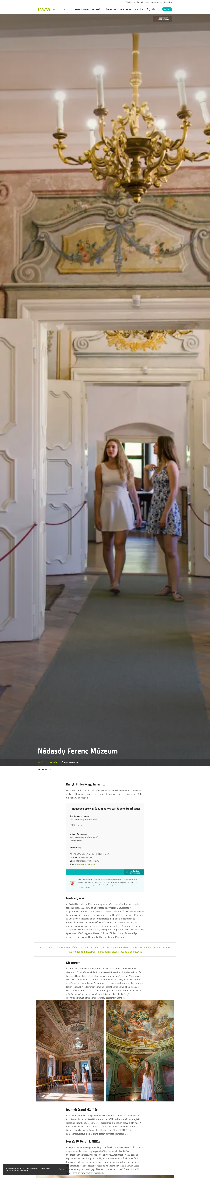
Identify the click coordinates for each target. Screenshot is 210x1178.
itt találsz (30, 1170)
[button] (70, 1050)
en (57, 9)
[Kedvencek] (158, 9)
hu (54, 9)
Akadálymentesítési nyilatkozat (137, 2)
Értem (61, 1169)
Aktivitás (96, 9)
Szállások (140, 9)
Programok (125, 9)
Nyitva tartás (44, 769)
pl (65, 9)
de (60, 9)
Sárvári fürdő (81, 9)
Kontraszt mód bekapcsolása (161, 2)
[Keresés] (148, 9)
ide (141, 947)
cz (62, 9)
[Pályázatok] (153, 9)
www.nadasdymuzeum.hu (86, 864)
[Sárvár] (44, 9)
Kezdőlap (42, 762)
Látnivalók (110, 9)
